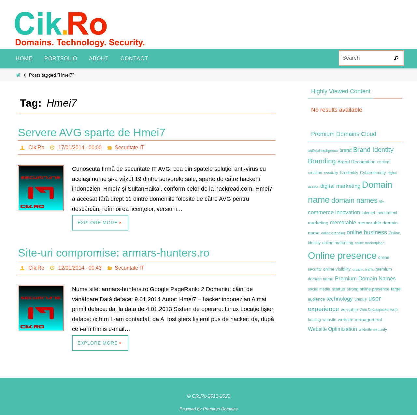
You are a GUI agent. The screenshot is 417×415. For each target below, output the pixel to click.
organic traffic (363, 269)
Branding (322, 161)
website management (360, 319)
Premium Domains (220, 409)
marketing (318, 222)
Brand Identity (373, 149)
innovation (347, 212)
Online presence (342, 255)
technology (339, 298)
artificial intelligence (323, 151)
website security (373, 330)
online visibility (337, 269)
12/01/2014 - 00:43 (80, 268)
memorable (343, 222)
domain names (354, 200)
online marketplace (369, 243)
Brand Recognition (357, 161)
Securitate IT (129, 147)
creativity (331, 173)
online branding (333, 233)
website (329, 320)
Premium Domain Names (365, 278)
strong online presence (368, 289)
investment (387, 213)
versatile (349, 309)
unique (360, 299)
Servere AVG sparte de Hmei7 (91, 132)
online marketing (337, 242)
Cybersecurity (373, 172)
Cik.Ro (36, 147)
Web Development (374, 310)
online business (367, 232)
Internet (368, 213)
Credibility (349, 172)
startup (338, 289)
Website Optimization (332, 329)
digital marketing (340, 186)
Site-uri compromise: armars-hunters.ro (113, 252)
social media (319, 289)
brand (345, 150)
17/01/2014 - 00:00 (80, 147)
